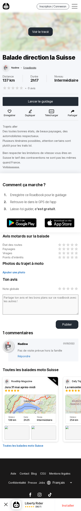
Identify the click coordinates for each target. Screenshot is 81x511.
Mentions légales (59, 473)
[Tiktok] (50, 495)
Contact (24, 473)
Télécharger (51, 115)
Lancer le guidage (40, 101)
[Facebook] (30, 495)
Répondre (24, 356)
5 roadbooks (29, 68)
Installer (68, 505)
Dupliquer (30, 115)
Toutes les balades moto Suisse (23, 445)
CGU (43, 473)
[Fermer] (6, 505)
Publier (67, 324)
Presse (32, 482)
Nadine (15, 68)
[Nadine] (6, 67)
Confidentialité (17, 482)
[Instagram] (39, 495)
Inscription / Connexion (53, 6)
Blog (34, 473)
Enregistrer (9, 115)
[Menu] (74, 6)
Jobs (42, 482)
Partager (72, 115)
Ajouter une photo (14, 272)
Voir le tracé (40, 32)
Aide (13, 473)
